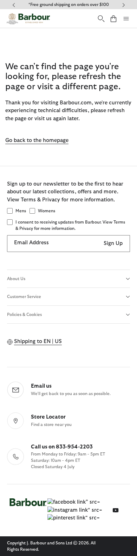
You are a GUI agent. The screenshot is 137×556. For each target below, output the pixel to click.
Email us (41, 386)
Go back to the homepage (36, 140)
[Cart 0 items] (113, 18)
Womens (46, 211)
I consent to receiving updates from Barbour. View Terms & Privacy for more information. (70, 225)
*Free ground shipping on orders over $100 (68, 4)
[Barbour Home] (28, 18)
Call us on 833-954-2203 (62, 447)
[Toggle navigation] (126, 18)
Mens (20, 211)
